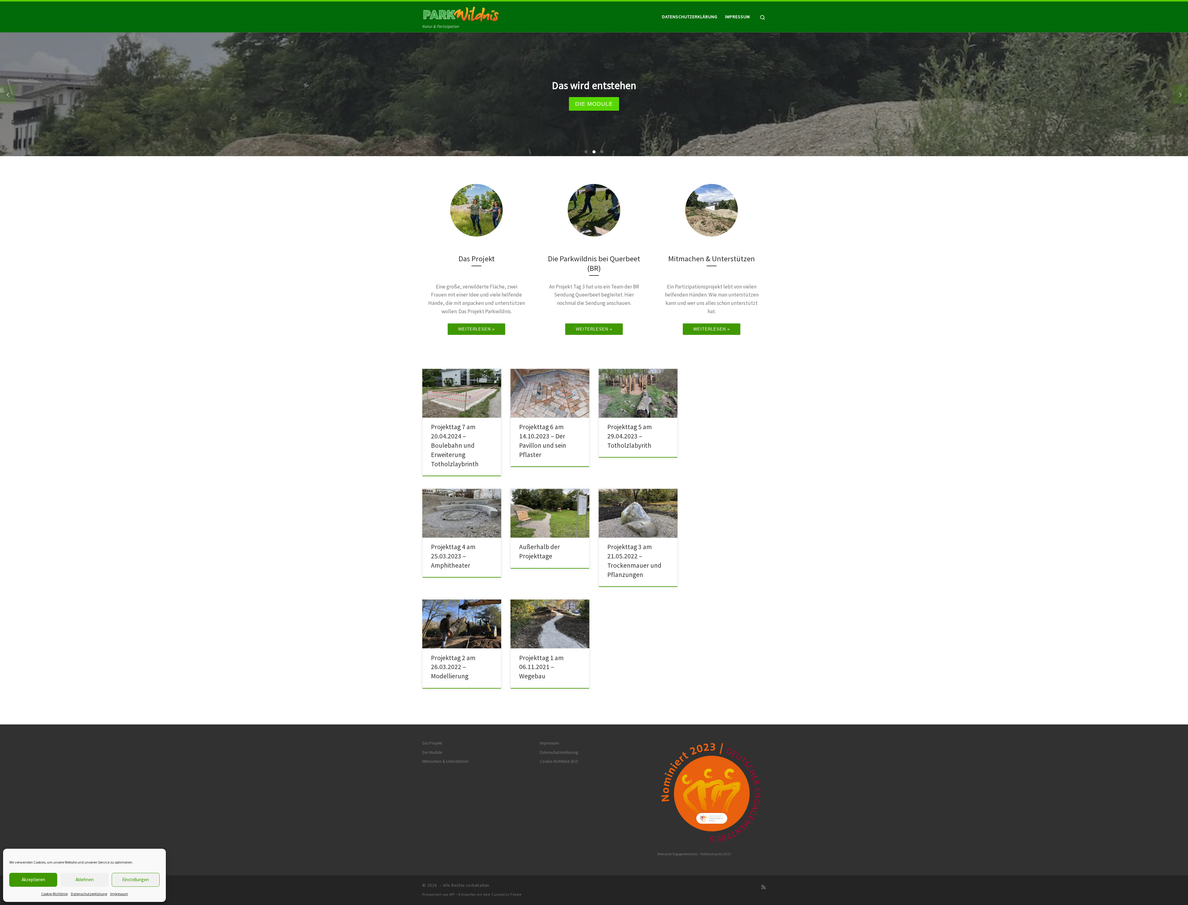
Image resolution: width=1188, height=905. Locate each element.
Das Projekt (432, 743)
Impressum (119, 893)
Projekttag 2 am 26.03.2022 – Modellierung (453, 667)
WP (452, 894)
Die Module (432, 752)
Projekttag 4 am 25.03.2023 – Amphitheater (453, 556)
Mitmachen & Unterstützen (445, 761)
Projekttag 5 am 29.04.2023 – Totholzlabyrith (629, 436)
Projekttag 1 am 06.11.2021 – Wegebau (541, 667)
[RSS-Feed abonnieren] (763, 887)
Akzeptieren (33, 879)
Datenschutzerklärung (89, 893)
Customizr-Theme (507, 894)
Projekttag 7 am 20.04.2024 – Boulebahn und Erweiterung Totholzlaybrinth (455, 445)
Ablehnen (84, 879)
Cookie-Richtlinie (54, 893)
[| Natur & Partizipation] (461, 13)
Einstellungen (135, 879)
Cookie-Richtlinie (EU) (559, 761)
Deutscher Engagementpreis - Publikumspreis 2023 (694, 854)
